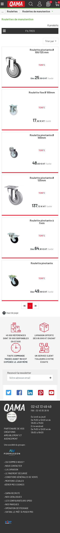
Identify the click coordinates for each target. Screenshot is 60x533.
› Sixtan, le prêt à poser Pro (18, 512)
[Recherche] (31, 4)
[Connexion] (39, 4)
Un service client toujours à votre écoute (44, 358)
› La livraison (11, 469)
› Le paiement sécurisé (15, 473)
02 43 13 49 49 (41, 406)
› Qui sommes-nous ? (14, 462)
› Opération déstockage (16, 508)
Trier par (49, 41)
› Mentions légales (14, 481)
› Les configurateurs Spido (18, 500)
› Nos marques (11, 504)
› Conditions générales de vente (21, 477)
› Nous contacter (13, 466)
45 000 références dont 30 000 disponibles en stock (16, 338)
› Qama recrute (12, 493)
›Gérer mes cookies (14, 484)
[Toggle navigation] (2, 3)
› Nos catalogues (13, 497)
